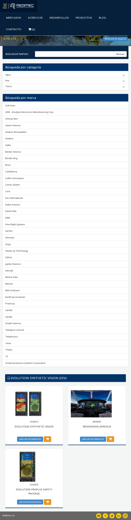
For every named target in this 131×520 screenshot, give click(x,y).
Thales (8, 349)
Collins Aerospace (14, 178)
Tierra (8, 86)
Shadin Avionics (13, 323)
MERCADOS (13, 17)
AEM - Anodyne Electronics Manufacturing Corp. (29, 112)
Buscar (120, 54)
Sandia (8, 316)
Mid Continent (12, 290)
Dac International (14, 198)
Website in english (115, 39)
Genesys (9, 237)
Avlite (8, 145)
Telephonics (11, 336)
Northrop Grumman (15, 297)
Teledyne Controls (14, 330)
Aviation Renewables (16, 132)
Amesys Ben (11, 118)
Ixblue (8, 257)
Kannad (9, 270)
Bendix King (11, 158)
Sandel (8, 310)
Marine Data (11, 277)
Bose (8, 165)
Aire (7, 80)
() (33, 29)
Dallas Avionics (12, 204)
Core (7, 191)
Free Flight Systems (15, 224)
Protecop (10, 303)
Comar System (12, 184)
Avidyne (9, 138)
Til (6, 356)
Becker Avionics (13, 151)
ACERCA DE (35, 17)
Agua (8, 74)
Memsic (9, 283)
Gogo (8, 244)
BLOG (102, 17)
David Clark (10, 211)
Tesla (8, 343)
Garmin (9, 230)
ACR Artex (10, 105)
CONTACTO (13, 29)
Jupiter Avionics (13, 264)
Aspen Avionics (13, 125)
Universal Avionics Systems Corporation (25, 363)
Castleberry (11, 171)
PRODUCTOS (84, 17)
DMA (7, 217)
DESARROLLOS (59, 17)
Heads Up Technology (16, 250)
